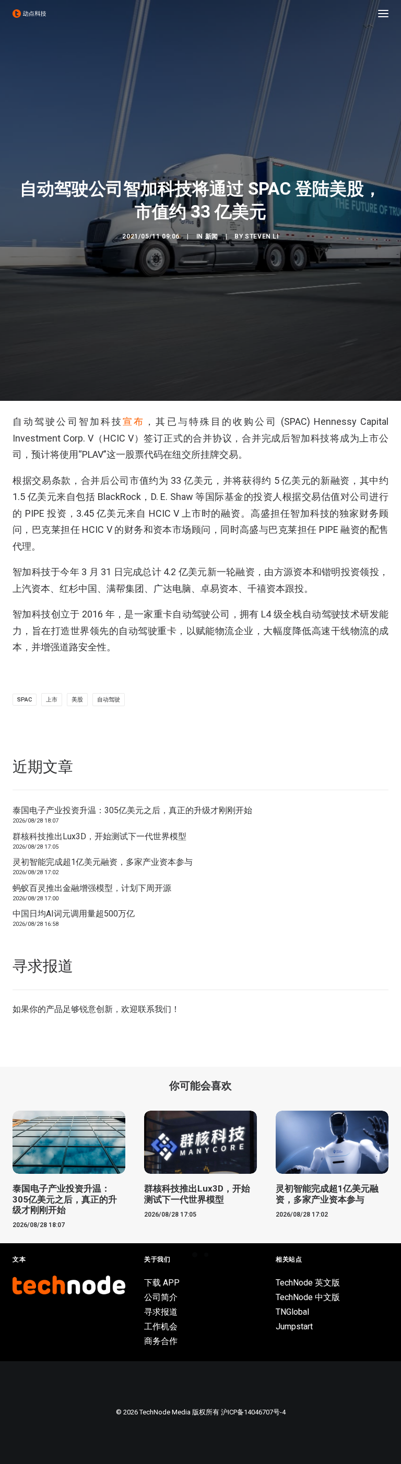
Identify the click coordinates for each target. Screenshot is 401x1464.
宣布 (134, 421)
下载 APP (162, 1283)
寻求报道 (161, 1312)
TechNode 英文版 (308, 1283)
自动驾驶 (108, 699)
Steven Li (261, 236)
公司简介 (161, 1297)
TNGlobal (292, 1312)
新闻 (211, 236)
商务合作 (161, 1341)
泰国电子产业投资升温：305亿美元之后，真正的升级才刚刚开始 (132, 810)
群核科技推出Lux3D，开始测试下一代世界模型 (99, 836)
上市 (51, 699)
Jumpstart (294, 1326)
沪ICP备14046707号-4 (253, 1412)
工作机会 (161, 1326)
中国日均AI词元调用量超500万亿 (74, 914)
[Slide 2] (206, 1254)
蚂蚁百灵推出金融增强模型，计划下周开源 (92, 888)
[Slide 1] (194, 1254)
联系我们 (154, 1009)
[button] (383, 13)
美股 (77, 699)
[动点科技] (29, 13)
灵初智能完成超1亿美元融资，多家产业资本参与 (103, 862)
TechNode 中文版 (308, 1297)
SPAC (24, 699)
